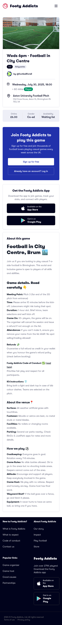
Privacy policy (24, 620)
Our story (39, 528)
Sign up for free (31, 161)
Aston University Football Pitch (31, 95)
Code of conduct (11, 540)
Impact (37, 534)
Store (36, 546)
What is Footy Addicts (14, 528)
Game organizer (11, 565)
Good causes (9, 577)
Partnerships (9, 583)
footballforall (25, 74)
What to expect (11, 534)
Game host (8, 571)
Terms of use (9, 620)
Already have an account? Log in (31, 171)
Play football (40, 540)
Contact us (8, 546)
